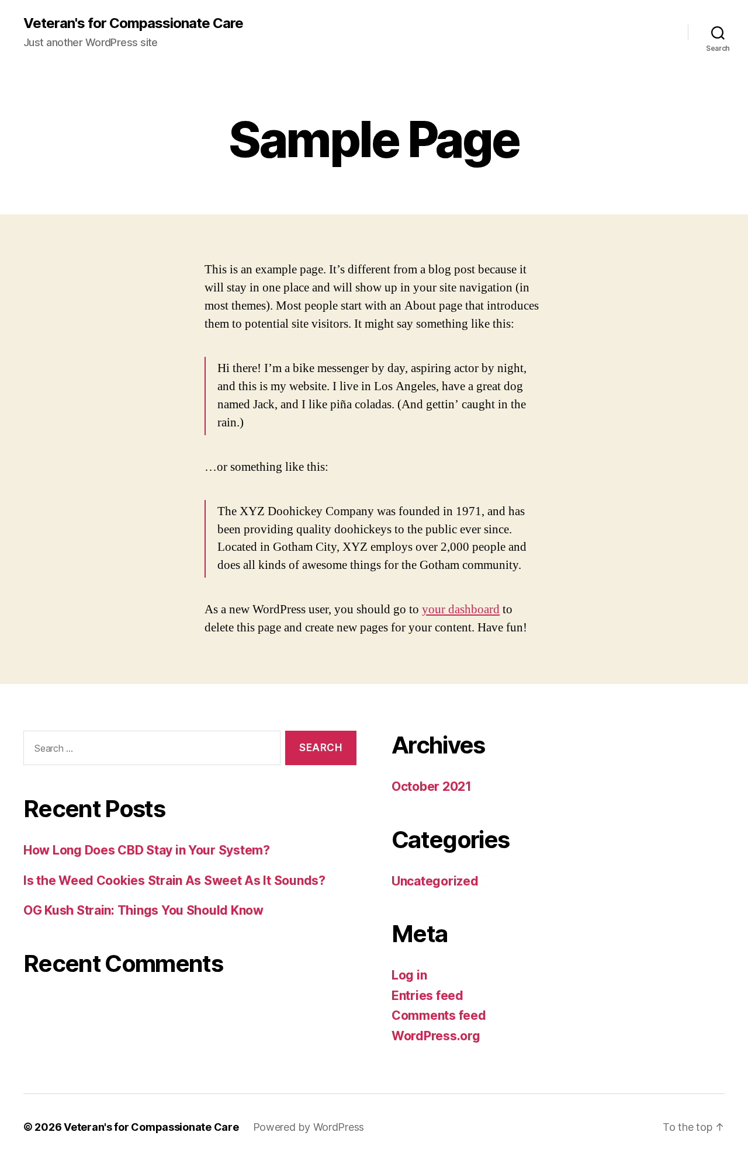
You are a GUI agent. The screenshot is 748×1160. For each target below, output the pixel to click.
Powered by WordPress (309, 1127)
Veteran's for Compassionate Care (133, 23)
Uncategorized (435, 881)
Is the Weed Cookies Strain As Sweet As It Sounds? (174, 880)
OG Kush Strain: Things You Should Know (143, 910)
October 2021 (432, 786)
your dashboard (461, 609)
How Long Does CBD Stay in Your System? (146, 850)
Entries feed (427, 995)
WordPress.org (436, 1036)
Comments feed (439, 1015)
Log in (409, 975)
